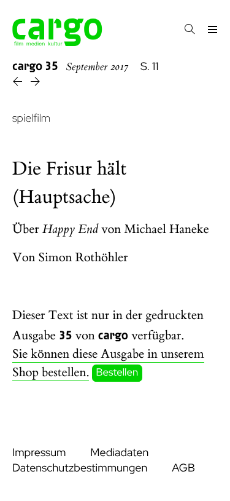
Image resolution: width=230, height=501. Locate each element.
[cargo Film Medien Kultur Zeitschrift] (57, 43)
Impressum (39, 453)
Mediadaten (119, 453)
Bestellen (117, 373)
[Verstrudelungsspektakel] (35, 83)
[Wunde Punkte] (18, 83)
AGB (183, 468)
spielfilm (31, 118)
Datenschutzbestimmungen (79, 468)
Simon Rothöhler (83, 258)
